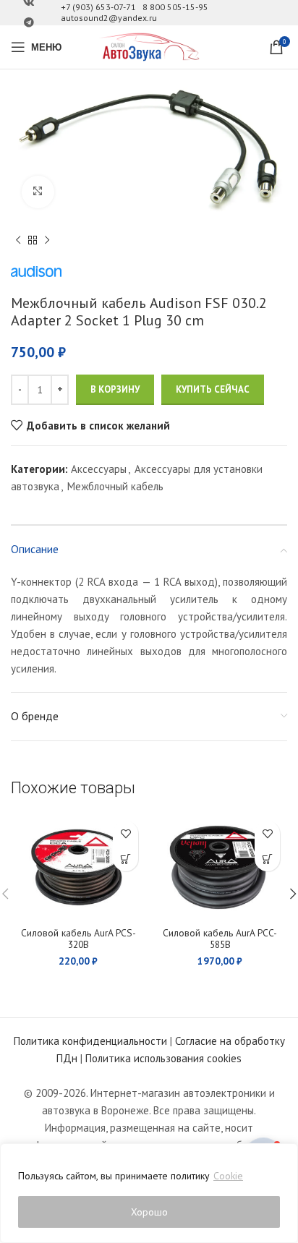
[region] (149, 1193)
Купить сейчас (213, 389)
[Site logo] (149, 46)
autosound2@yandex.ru (109, 17)
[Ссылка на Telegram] (29, 23)
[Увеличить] (38, 192)
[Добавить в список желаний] (125, 833)
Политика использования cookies (163, 1058)
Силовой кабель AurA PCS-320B (78, 938)
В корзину (115, 389)
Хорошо (149, 1211)
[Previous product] (18, 241)
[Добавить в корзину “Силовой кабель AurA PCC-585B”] (267, 858)
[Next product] (47, 241)
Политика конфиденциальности (90, 1041)
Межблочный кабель (115, 486)
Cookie (228, 1175)
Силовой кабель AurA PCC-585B (220, 938)
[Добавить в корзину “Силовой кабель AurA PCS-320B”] (125, 858)
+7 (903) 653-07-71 (98, 6)
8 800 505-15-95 (175, 6)
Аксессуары (99, 469)
